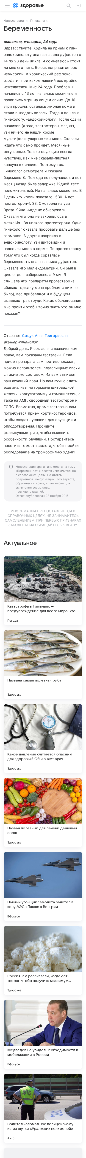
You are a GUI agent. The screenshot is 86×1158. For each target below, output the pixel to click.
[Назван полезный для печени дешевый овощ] (43, 812)
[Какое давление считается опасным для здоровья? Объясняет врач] (43, 738)
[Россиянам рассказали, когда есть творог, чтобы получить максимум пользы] (43, 960)
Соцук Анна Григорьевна (45, 335)
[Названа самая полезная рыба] (43, 664)
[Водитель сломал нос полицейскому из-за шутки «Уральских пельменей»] (43, 1108)
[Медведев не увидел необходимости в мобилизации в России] (43, 1034)
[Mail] (15, 5)
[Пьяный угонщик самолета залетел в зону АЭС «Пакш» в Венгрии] (43, 886)
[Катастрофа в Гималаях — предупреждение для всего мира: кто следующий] (43, 590)
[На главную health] (31, 5)
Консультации (14, 20)
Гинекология (39, 20)
